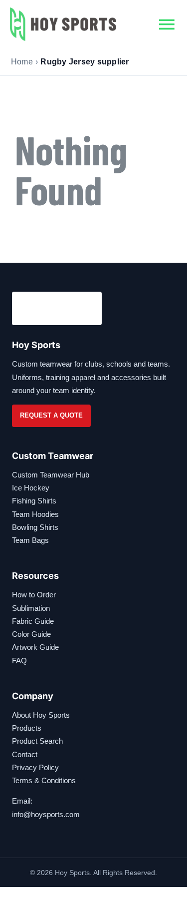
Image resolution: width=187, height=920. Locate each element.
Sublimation (31, 608)
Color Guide (31, 634)
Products (26, 728)
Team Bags (30, 540)
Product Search (37, 741)
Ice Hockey (30, 487)
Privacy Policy (35, 767)
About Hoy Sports (41, 715)
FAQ (19, 660)
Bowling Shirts (35, 527)
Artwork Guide (35, 647)
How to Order (34, 594)
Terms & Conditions (44, 780)
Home (22, 61)
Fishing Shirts (34, 500)
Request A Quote (51, 415)
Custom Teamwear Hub (50, 474)
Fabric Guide (33, 621)
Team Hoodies (35, 514)
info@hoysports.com (46, 814)
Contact (24, 754)
